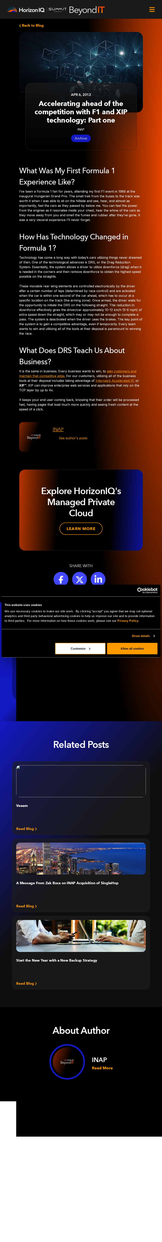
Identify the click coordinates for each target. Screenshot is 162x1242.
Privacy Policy (127, 620)
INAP (58, 429)
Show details (141, 636)
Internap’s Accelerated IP (115, 381)
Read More (102, 1068)
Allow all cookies (132, 648)
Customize (78, 648)
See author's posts (73, 438)
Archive (81, 138)
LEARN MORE (81, 528)
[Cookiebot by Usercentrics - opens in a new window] (140, 591)
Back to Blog (32, 25)
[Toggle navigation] (152, 9)
